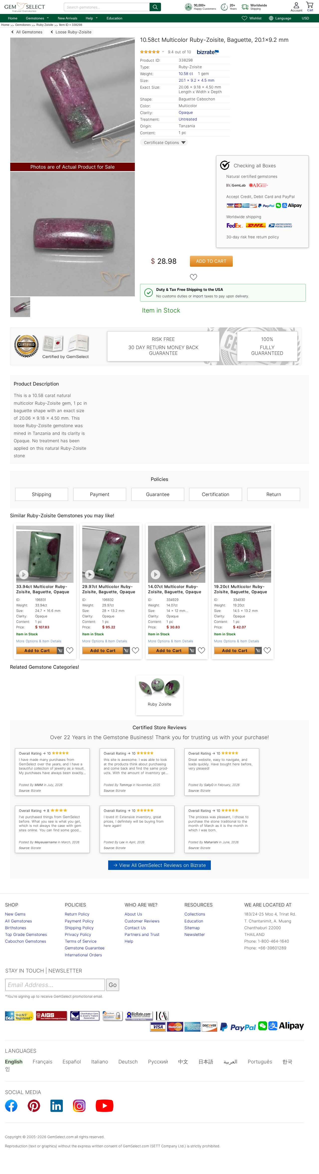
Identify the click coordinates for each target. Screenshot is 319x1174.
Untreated (188, 119)
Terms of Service (80, 941)
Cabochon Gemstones (25, 941)
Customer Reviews (142, 920)
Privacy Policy (78, 934)
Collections (194, 914)
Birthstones (15, 927)
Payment (99, 494)
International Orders (83, 954)
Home (12, 18)
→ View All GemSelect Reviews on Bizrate (159, 865)
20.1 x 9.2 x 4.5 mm (196, 80)
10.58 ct (186, 73)
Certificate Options (161, 142)
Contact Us (135, 927)
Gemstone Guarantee (84, 947)
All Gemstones (18, 920)
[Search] (155, 7)
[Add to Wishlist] (193, 277)
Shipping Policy (79, 927)
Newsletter (194, 934)
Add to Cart (211, 261)
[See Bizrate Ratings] (208, 52)
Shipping (41, 494)
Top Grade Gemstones (26, 934)
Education (114, 18)
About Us (133, 914)
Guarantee (157, 494)
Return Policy (77, 914)
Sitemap (192, 927)
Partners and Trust (142, 934)
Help (92, 17)
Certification (215, 494)
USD (305, 18)
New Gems (15, 914)
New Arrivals (67, 18)
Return (273, 494)
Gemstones (37, 17)
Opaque (186, 112)
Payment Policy (79, 920)
